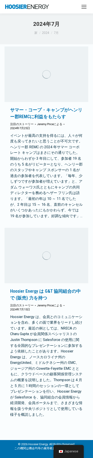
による (49, 124)
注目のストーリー (22, 124)
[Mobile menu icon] (83, 6)
